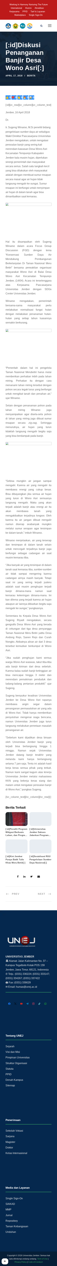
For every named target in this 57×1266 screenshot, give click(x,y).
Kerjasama (14, 11)
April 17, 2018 (14, 76)
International (16, 8)
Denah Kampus (14, 1080)
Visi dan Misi (13, 1052)
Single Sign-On (36, 15)
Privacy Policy (21, 1262)
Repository (12, 1220)
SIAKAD (10, 1204)
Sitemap (10, 1085)
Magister (10, 1142)
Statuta (9, 1068)
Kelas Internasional (16, 1153)
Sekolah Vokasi (14, 1130)
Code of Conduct (35, 1262)
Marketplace (20, 15)
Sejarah (10, 1046)
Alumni (28, 8)
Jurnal (9, 1215)
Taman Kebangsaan (17, 1226)
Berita (31, 76)
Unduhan (11, 1232)
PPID (24, 11)
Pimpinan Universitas (18, 1057)
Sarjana (10, 1136)
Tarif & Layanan (38, 11)
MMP (8, 1209)
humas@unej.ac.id (26, 986)
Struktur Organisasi (16, 1063)
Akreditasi (39, 8)
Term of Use (42, 1259)
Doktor (9, 1147)
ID (5, 1261)
